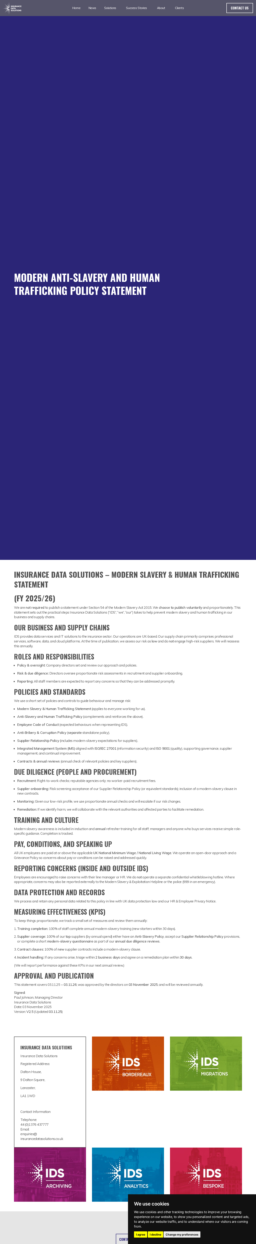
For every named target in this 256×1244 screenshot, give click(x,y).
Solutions (110, 8)
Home (76, 8)
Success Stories (136, 8)
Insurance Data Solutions (12, 8)
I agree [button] (140, 1234)
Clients (179, 8)
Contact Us (240, 7)
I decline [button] (155, 1234)
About (161, 8)
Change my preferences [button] (182, 1234)
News (92, 8)
